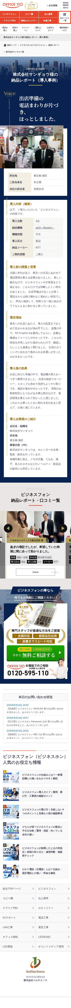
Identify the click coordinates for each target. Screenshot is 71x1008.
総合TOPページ (12, 888)
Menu (65, 8)
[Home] (13, 5)
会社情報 (53, 5)
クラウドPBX (10, 907)
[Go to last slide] (8, 528)
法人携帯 (43, 898)
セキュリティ (46, 907)
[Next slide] (62, 528)
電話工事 (43, 917)
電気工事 (43, 927)
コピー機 (8, 898)
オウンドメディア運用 (51, 946)
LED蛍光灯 (44, 936)
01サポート (9, 917)
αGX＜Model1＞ (45, 227)
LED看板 (8, 946)
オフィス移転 (10, 936)
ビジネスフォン (47, 888)
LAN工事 (8, 927)
